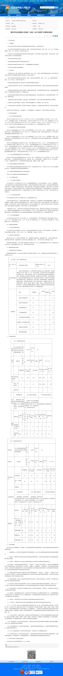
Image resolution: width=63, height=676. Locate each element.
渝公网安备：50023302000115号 (43, 668)
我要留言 (38, 665)
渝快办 (29, 15)
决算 (34, 17)
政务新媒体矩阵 (33, 0)
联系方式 (24, 665)
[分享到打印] (55, 36)
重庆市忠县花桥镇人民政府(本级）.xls (12, 646)
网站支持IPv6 (50, 0)
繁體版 (46, 0)
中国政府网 (7, 0)
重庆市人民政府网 (13, 0)
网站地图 (29, 665)
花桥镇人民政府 (13, 17)
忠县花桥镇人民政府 (20, 7)
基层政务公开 (40, 15)
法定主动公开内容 (24, 17)
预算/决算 (30, 17)
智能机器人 (42, 0)
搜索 (56, 7)
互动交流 (52, 15)
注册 (57, 0)
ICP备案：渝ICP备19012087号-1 (30, 668)
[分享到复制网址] (57, 36)
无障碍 (38, 0)
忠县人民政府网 (20, 0)
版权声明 (33, 665)
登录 (55, 0)
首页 (9, 15)
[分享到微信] (53, 36)
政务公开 (18, 15)
